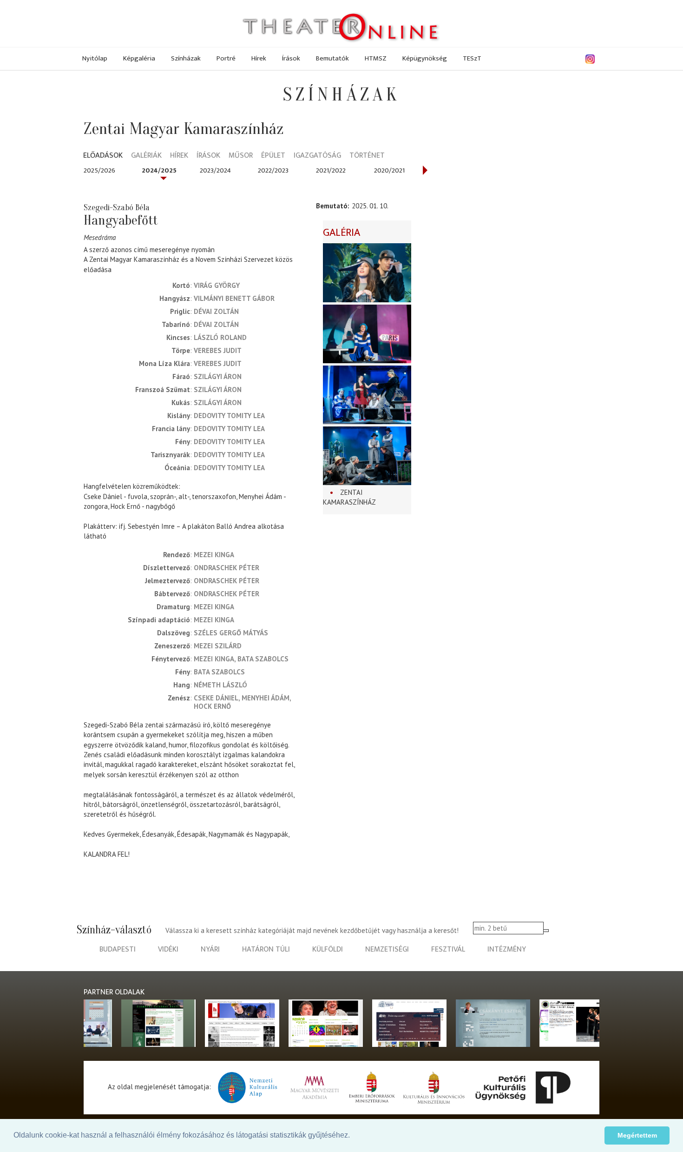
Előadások (103, 156)
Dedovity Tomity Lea (229, 415)
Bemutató (332, 205)
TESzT (472, 58)
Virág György (217, 285)
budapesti (117, 949)
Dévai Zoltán (216, 311)
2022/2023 (273, 170)
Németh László (220, 684)
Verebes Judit (218, 350)
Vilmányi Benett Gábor (234, 298)
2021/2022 (331, 170)
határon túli (266, 949)
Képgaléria (139, 58)
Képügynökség (424, 58)
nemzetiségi (387, 949)
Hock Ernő (212, 706)
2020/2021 (389, 170)
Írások (291, 58)
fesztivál (448, 949)
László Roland (220, 337)
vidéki (168, 949)
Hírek (258, 58)
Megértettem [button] (637, 1135)
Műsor (241, 156)
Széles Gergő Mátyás (231, 632)
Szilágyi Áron (218, 376)
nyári (210, 949)
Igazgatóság (317, 156)
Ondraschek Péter (226, 567)
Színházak (186, 58)
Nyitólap (94, 58)
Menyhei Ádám (265, 697)
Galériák (146, 156)
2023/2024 (215, 170)
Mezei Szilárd (218, 645)
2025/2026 (99, 170)
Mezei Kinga (214, 554)
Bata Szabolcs (263, 658)
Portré (226, 58)
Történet (367, 156)
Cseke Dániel (216, 697)
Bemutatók (332, 58)
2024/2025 (159, 170)
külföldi (327, 949)
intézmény (506, 949)
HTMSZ (376, 58)
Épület (273, 156)
